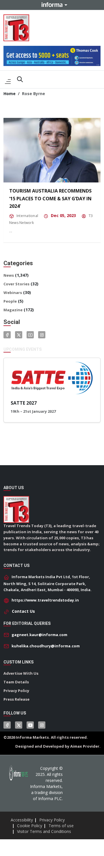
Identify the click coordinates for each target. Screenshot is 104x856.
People (10, 301)
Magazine (13, 309)
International (27, 215)
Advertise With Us (20, 673)
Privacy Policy (16, 690)
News (8, 275)
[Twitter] (18, 334)
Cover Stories (16, 283)
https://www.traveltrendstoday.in (45, 600)
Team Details (16, 682)
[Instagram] (41, 334)
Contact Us (23, 611)
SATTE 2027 (24, 403)
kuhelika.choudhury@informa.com (46, 645)
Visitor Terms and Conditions (44, 831)
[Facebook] (7, 334)
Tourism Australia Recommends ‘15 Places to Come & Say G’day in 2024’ (50, 198)
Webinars (12, 292)
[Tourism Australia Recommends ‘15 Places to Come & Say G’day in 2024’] (52, 150)
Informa (52, 4)
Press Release (16, 699)
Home (9, 93)
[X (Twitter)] (18, 725)
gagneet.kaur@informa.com (39, 634)
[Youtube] (30, 334)
